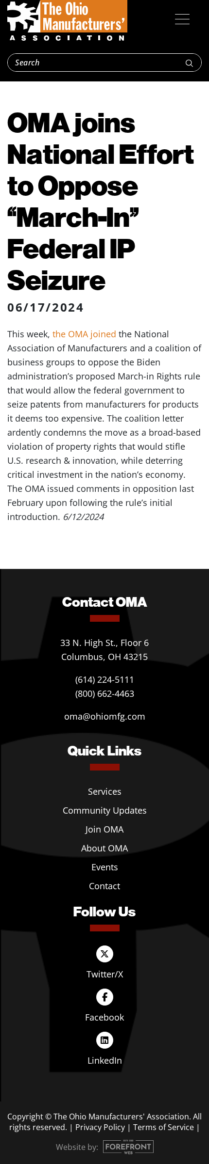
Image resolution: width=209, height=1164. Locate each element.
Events (104, 867)
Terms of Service (163, 1127)
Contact (104, 886)
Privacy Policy (100, 1127)
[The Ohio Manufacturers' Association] (67, 21)
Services (105, 791)
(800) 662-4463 (104, 693)
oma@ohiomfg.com (104, 716)
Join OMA (104, 829)
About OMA (104, 848)
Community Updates (105, 810)
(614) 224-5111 (104, 679)
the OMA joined (83, 334)
